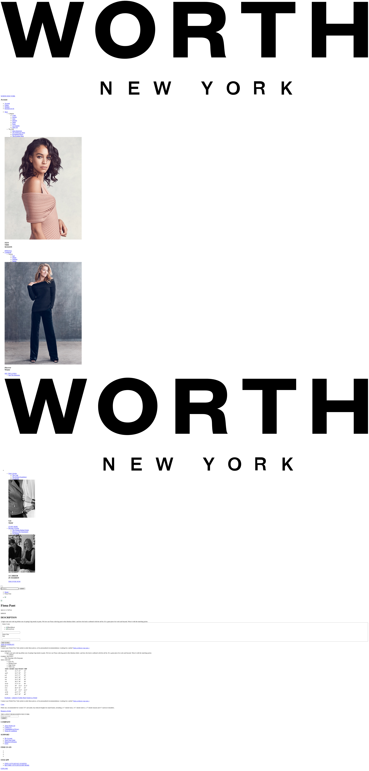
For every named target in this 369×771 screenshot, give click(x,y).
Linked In (15, 698)
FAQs (6, 743)
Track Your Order (10, 740)
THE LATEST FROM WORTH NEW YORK (15, 714)
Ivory (12, 629)
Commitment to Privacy (12, 729)
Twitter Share (22, 698)
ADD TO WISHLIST (7, 644)
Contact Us (8, 727)
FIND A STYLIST (16, 763)
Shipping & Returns (11, 742)
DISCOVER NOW (14, 581)
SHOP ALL (8, 251)
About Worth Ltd (10, 726)
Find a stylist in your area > (81, 648)
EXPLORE (4, 768)
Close (2, 704)
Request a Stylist (6, 711)
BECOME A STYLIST (17, 765)
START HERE (13, 526)
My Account (8, 738)
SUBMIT (4, 718)
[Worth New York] (186, 470)
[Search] (2, 587)
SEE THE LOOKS (11, 373)
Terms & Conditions (11, 731)
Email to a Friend (32, 698)
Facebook (8, 698)
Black (13, 627)
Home (6, 592)
